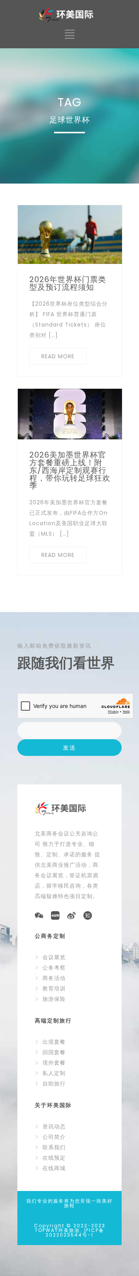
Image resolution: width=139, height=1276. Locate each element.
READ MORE (58, 356)
